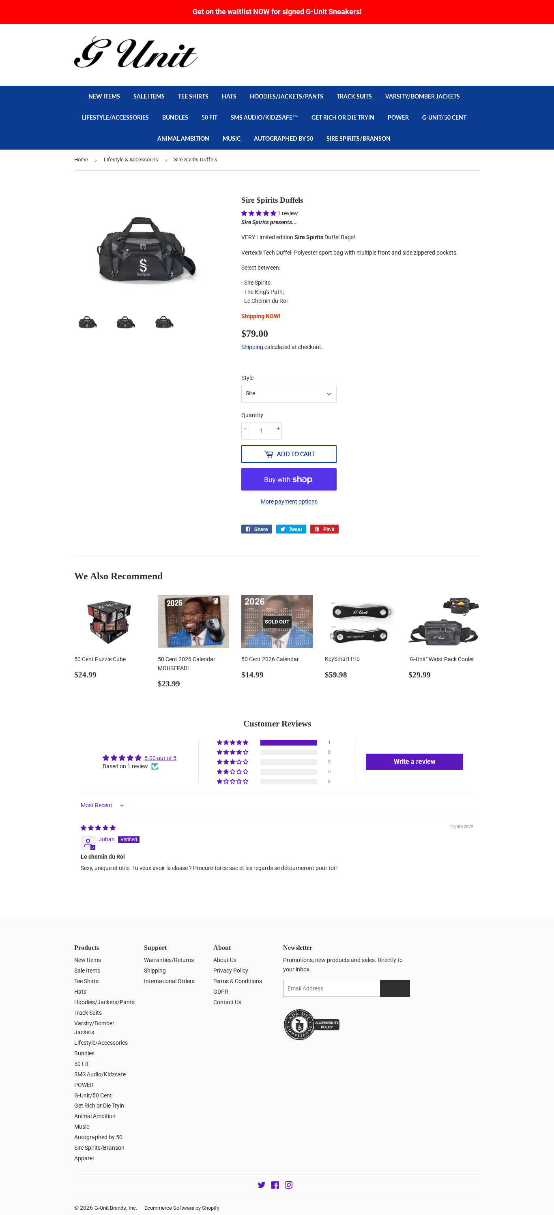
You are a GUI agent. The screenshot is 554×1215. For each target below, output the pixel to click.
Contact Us (227, 1002)
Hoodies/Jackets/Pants (286, 96)
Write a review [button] (415, 761)
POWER (398, 117)
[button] (259, 213)
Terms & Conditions (237, 981)
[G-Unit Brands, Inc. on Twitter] (262, 1186)
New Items (104, 96)
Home (81, 159)
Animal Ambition (183, 138)
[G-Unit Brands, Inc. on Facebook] (275, 1186)
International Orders (169, 981)
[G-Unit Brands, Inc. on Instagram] (289, 1186)
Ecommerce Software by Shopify (181, 1208)
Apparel (84, 1158)
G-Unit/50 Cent (444, 117)
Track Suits (354, 96)
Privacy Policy (230, 970)
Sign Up (395, 989)
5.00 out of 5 (160, 758)
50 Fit (209, 117)
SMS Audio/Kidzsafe (100, 1074)
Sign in (421, 40)
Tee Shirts (193, 96)
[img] (98, 828)
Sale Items (149, 96)
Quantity (252, 415)
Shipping (252, 347)
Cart (464, 58)
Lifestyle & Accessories (131, 159)
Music (231, 138)
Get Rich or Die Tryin (342, 117)
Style (247, 378)
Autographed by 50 (283, 138)
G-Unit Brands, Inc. (115, 1208)
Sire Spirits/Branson (358, 138)
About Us (224, 960)
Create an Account (460, 40)
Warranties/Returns (169, 960)
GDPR (220, 991)
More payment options (289, 501)
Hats (229, 96)
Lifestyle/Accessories (115, 117)
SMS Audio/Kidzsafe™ (264, 117)
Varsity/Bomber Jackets (422, 96)
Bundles (175, 117)
